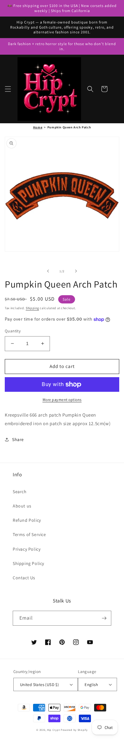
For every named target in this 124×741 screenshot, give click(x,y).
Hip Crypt (53, 729)
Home (37, 127)
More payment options (62, 399)
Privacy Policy (26, 549)
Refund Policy (27, 520)
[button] (8, 89)
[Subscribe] (104, 618)
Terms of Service (29, 534)
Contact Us (24, 578)
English (91, 684)
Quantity (13, 331)
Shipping (32, 308)
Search (20, 491)
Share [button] (18, 439)
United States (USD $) (39, 684)
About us (22, 506)
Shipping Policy (28, 563)
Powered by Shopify (74, 729)
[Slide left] (48, 271)
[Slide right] (76, 271)
